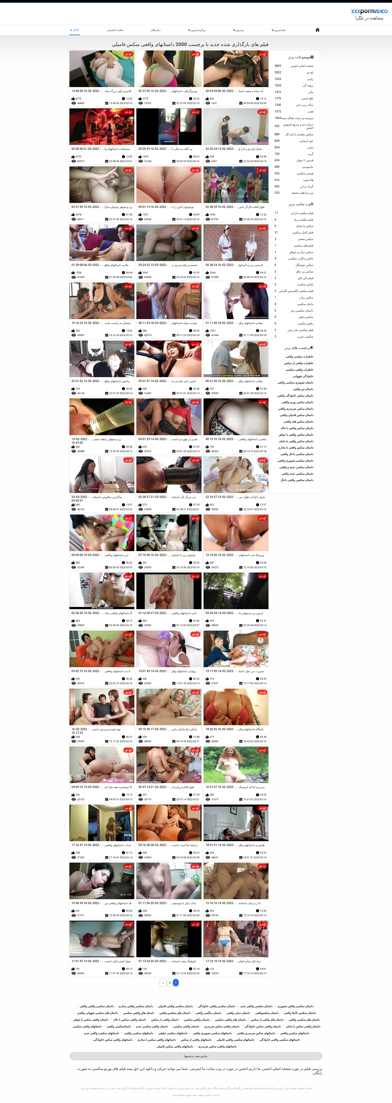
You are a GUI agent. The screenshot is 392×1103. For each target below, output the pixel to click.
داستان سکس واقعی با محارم (295, 447)
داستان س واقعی (303, 389)
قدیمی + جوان (294, 160)
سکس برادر (294, 297)
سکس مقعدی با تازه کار (294, 134)
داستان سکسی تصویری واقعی (295, 460)
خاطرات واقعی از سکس (298, 363)
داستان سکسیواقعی (267, 1012)
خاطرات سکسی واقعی (299, 356)
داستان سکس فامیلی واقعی (296, 415)
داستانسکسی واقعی (119, 1026)
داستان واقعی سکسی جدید (152, 1026)
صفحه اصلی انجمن (294, 65)
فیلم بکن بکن (294, 278)
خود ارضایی (294, 140)
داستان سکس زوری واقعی (297, 402)
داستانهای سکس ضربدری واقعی (256, 1033)
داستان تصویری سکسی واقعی (295, 382)
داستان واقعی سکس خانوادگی (263, 1026)
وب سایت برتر (300, 204)
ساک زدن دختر (294, 104)
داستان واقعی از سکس (165, 1019)
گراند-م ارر (294, 186)
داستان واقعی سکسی (186, 1026)
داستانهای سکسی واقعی (138, 1033)
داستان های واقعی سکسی (230, 1019)
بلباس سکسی (294, 284)
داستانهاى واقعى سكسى (87, 1026)
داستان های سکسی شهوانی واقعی (97, 1012)
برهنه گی (294, 85)
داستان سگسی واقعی (208, 1012)
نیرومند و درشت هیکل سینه (294, 118)
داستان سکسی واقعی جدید (256, 1006)
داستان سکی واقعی (238, 1012)
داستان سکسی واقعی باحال (297, 480)
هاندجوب (294, 180)
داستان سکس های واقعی (298, 421)
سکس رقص (294, 316)
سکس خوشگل (294, 265)
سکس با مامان (294, 226)
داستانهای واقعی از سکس (196, 1039)
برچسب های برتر (298, 347)
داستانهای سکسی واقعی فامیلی (235, 1039)
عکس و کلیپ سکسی (294, 258)
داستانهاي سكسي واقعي (294, 1033)
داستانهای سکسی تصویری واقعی (212, 1033)
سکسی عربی (294, 336)
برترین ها (238, 29)
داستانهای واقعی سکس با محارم (157, 1039)
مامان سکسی (294, 304)
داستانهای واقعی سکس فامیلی (175, 1046)
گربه (294, 154)
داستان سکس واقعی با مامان (296, 441)
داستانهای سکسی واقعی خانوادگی (279, 1039)
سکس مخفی (294, 239)
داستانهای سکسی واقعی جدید (101, 1033)
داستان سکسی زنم (294, 310)
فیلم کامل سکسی (294, 232)
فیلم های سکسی (294, 245)
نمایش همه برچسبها (196, 1056)
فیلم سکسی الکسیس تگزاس (294, 291)
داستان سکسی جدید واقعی (297, 473)
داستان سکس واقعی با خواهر (296, 434)
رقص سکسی (294, 323)
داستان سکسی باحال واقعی (297, 454)
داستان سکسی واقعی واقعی (97, 1006)
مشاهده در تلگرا (369, 18)
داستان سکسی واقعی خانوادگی (216, 1006)
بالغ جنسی (294, 98)
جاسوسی (294, 166)
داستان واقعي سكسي (197, 1019)
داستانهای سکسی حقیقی (173, 1033)
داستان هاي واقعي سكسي (138, 1012)
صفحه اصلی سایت (317, 30)
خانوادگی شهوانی (303, 376)
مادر (294, 92)
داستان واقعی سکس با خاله (129, 1019)
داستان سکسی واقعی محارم (136, 1006)
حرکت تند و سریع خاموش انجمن (294, 126)
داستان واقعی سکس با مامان (303, 1026)
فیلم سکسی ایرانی (294, 213)
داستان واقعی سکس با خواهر (91, 1019)
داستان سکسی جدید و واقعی (296, 467)
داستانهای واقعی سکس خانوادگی (113, 1039)
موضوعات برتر (299, 57)
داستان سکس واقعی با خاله (297, 428)
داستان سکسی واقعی (208, 1095)
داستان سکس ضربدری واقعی (295, 408)
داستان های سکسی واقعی (304, 1019)
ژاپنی (294, 79)
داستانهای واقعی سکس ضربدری (217, 1046)
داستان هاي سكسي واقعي (174, 1012)
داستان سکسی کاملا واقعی (300, 1012)
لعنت (294, 111)
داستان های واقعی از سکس (267, 1019)
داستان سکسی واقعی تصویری (295, 1006)
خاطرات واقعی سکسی (299, 369)
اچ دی (294, 72)
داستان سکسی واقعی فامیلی (175, 1006)
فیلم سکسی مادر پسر (294, 330)
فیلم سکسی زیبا (294, 219)
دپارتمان (155, 29)
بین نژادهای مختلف (294, 192)
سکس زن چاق (294, 271)
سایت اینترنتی (115, 29)
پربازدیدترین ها (197, 29)
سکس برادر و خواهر (294, 252)
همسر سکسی (294, 173)
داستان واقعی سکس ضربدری (221, 1026)
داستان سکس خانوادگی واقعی (295, 395)
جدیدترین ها (279, 29)
